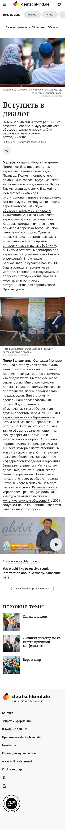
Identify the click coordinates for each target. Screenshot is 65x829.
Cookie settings (12, 769)
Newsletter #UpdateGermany (33, 588)
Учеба (50, 14)
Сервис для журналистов (19, 753)
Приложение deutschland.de (21, 737)
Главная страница (16, 27)
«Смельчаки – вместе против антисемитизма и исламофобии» (28, 243)
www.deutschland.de (21, 561)
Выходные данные (14, 729)
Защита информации (16, 721)
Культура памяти (44, 487)
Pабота (32, 14)
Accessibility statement (17, 761)
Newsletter (9, 745)
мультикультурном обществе (25, 500)
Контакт (7, 713)
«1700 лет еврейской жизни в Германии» (31, 415)
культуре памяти (39, 263)
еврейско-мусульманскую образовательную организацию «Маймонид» (27, 210)
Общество (38, 27)
